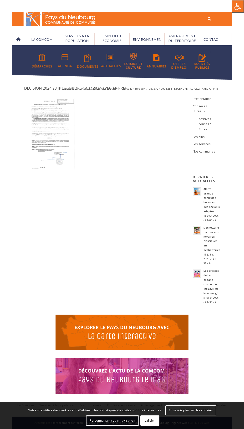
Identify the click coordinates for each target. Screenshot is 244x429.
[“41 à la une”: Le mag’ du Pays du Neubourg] (122, 377)
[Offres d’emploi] (179, 60)
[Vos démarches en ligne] (42, 60)
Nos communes (204, 151)
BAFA (96, 88)
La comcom (41, 39)
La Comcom (110, 88)
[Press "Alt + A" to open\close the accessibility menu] (238, 6)
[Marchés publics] (202, 60)
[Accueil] (18, 39)
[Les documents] (87, 60)
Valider (150, 421)
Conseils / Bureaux (133, 88)
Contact (210, 41)
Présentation (202, 99)
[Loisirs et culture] (133, 60)
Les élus (199, 137)
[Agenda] (65, 60)
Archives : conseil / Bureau (206, 124)
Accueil (85, 88)
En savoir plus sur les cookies (191, 410)
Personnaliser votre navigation (112, 421)
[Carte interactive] (122, 333)
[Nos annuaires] (156, 60)
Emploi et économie (112, 38)
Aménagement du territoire (182, 38)
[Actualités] (110, 60)
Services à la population (77, 38)
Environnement (147, 41)
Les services (202, 144)
